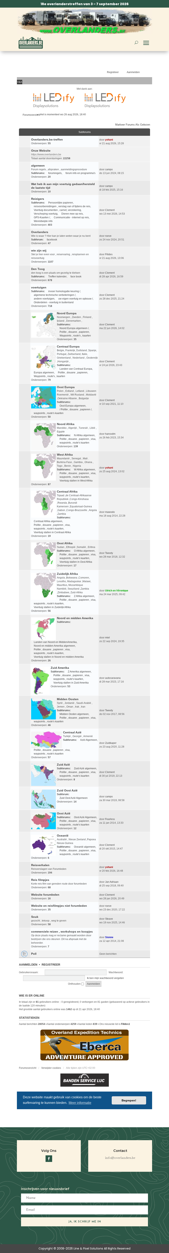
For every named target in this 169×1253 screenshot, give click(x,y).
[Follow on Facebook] (49, 1158)
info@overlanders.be (120, 1158)
